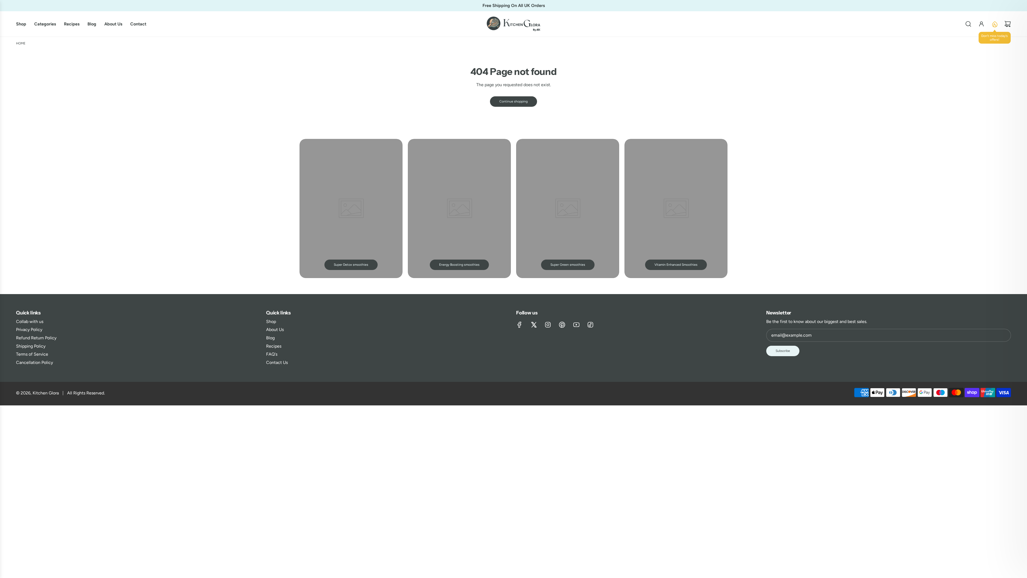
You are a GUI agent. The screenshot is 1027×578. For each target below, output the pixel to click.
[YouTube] (576, 324)
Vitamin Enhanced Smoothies (676, 265)
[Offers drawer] (994, 24)
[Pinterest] (562, 324)
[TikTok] (590, 324)
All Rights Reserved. (86, 393)
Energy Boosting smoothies (459, 265)
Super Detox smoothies (351, 265)
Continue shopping (513, 101)
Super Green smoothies (567, 265)
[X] (533, 324)
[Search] (968, 24)
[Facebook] (519, 324)
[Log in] (981, 24)
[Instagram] (547, 324)
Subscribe (783, 351)
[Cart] (1007, 24)
